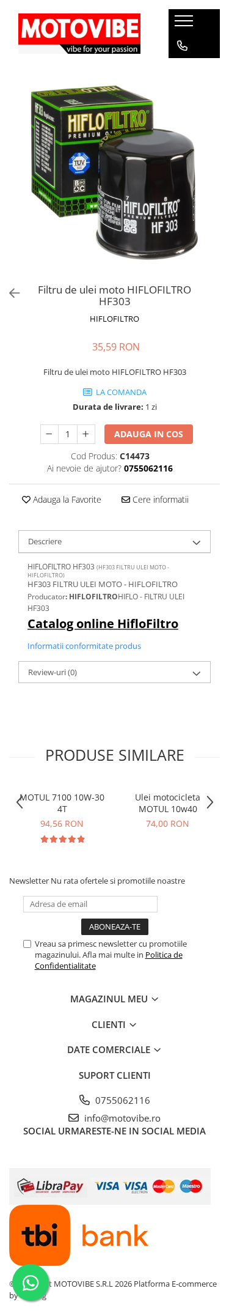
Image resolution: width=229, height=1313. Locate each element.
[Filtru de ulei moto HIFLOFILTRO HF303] (114, 172)
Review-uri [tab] (52, 672)
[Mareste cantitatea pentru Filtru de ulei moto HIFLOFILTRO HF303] (86, 434)
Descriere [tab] (45, 541)
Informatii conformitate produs (84, 645)
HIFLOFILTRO (114, 318)
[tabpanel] (114, 172)
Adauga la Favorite (66, 499)
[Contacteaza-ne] (182, 46)
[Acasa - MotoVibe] (79, 33)
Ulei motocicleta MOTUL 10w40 (167, 803)
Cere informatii (159, 499)
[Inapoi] (9, 293)
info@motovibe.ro (121, 1118)
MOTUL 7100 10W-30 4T (62, 803)
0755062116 (121, 1100)
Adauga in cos (148, 434)
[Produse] (185, 24)
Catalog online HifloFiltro (102, 623)
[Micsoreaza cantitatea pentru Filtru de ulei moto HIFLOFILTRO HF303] (49, 434)
